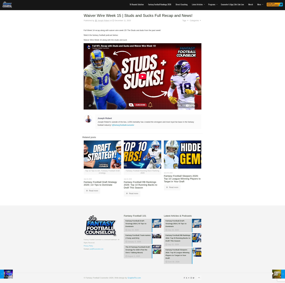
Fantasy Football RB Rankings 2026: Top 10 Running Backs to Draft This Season (140, 185)
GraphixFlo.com (134, 278)
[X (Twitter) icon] (186, 278)
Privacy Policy (88, 246)
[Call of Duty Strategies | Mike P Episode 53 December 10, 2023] (6, 274)
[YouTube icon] (189, 278)
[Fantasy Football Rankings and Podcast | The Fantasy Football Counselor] (7, 4)
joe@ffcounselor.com (96, 249)
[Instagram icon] (191, 278)
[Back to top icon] (199, 277)
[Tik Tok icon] (193, 278)
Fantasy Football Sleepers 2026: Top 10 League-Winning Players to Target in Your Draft (182, 179)
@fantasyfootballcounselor (123, 125)
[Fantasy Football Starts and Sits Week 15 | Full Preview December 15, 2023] (278, 274)
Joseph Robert (103, 20)
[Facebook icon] (184, 278)
